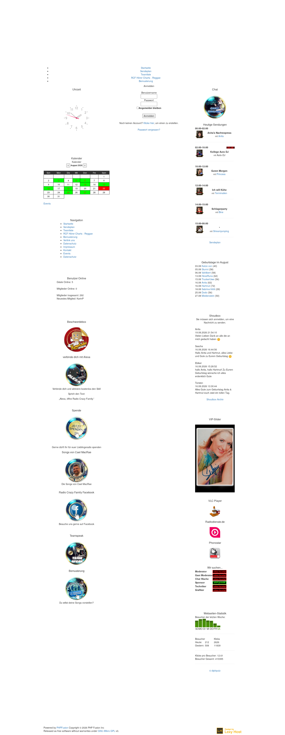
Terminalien (221, 193)
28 (94, 192)
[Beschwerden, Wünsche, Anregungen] (76, 339)
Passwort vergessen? (149, 129)
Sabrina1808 (208, 289)
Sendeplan (215, 242)
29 (104, 192)
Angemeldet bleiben (150, 108)
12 (76, 184)
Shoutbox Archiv (214, 399)
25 (68, 192)
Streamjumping (221, 231)
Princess (221, 174)
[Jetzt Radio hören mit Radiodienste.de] (215, 532)
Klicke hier (148, 123)
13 (85, 184)
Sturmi (205, 269)
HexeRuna (207, 276)
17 (59, 188)
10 (59, 184)
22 (104, 188)
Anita (221, 136)
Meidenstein (208, 295)
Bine (221, 212)
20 (85, 188)
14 (94, 184)
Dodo (204, 292)
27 (85, 192)
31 (59, 196)
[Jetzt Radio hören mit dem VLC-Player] (215, 511)
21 (94, 188)
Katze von (207, 266)
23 (48, 192)
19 (76, 188)
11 (68, 184)
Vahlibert (206, 272)
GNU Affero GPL (106, 731)
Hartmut (206, 285)
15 (104, 184)
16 (48, 188)
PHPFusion (62, 727)
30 (48, 196)
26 (76, 192)
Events (47, 203)
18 (68, 188)
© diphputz (215, 670)
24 (59, 192)
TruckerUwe (208, 279)
